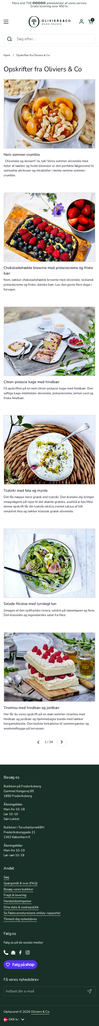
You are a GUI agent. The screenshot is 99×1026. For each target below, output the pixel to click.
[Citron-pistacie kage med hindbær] (49, 341)
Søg (6, 877)
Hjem (7, 55)
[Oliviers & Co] (49, 21)
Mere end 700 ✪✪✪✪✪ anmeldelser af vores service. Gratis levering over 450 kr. (49, 5)
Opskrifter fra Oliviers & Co (33, 55)
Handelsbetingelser (17, 901)
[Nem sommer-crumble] (49, 114)
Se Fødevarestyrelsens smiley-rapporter (32, 913)
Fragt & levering (15, 895)
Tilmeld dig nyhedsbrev (20, 919)
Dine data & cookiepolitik (21, 907)
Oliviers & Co (40, 1012)
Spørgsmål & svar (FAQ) (20, 883)
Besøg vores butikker (18, 889)
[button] (90, 22)
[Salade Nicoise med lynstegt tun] (49, 563)
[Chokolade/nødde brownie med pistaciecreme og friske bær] (49, 227)
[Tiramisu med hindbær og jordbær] (49, 667)
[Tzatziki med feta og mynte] (49, 450)
